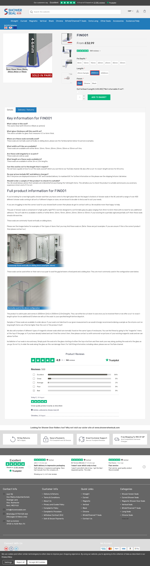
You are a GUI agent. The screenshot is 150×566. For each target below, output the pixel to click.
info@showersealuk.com (16, 510)
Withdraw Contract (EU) (53, 515)
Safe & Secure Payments (54, 519)
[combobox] (75, 12)
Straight (14, 21)
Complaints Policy (51, 508)
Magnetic (33, 21)
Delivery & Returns (51, 494)
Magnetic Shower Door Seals (133, 501)
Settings (8, 562)
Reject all (20, 562)
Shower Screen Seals (130, 494)
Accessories (118, 21)
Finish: (80, 79)
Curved (24, 21)
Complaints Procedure (53, 512)
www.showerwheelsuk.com (107, 428)
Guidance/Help (132, 21)
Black (51, 21)
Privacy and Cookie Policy (54, 504)
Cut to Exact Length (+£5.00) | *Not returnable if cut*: (100, 89)
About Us (47, 501)
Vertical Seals (127, 504)
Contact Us (87, 519)
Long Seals (126, 512)
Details (10, 110)
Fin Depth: (82, 59)
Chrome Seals (127, 515)
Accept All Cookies (37, 562)
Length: (81, 68)
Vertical (43, 21)
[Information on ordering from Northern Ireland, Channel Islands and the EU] (10, 27)
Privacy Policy (7, 557)
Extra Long (93, 21)
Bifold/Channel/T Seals (75, 21)
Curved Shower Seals (130, 497)
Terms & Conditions (52, 497)
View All (125, 519)
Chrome (59, 21)
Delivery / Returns (26, 110)
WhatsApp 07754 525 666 (17, 514)
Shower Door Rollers (51, 428)
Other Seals (106, 21)
